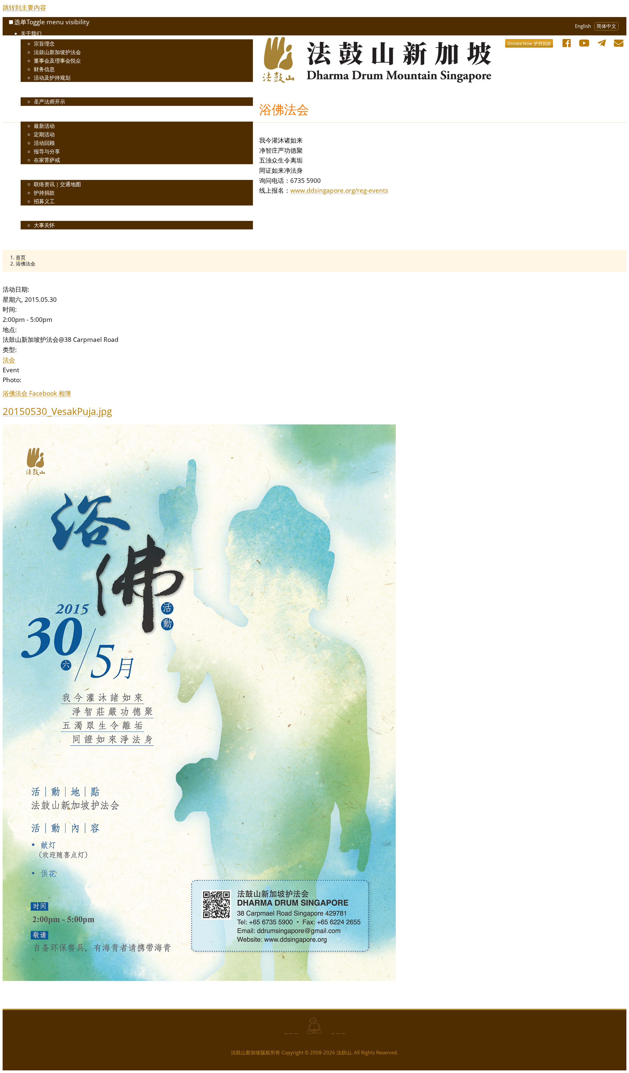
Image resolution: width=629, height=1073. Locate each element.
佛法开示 (31, 91)
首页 (21, 257)
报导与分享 (47, 151)
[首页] (305, 41)
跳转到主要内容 (24, 7)
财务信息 (44, 69)
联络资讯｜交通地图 (57, 184)
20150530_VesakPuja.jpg (57, 411)
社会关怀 (31, 215)
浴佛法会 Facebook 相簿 (37, 393)
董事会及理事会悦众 (57, 60)
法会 (9, 359)
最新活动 (44, 125)
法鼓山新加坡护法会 (57, 52)
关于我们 (31, 33)
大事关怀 (44, 225)
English (583, 26)
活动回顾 (44, 142)
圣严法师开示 (49, 101)
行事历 (28, 239)
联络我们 (31, 174)
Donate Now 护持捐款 (529, 43)
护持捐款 (44, 192)
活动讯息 (31, 115)
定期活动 (44, 134)
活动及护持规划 (52, 77)
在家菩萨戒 (47, 160)
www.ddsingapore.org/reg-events (339, 190)
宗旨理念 (44, 43)
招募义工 (44, 201)
